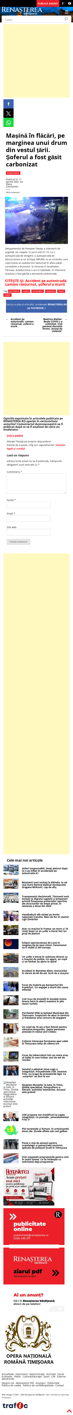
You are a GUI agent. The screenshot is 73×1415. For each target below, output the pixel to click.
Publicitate (53, 1383)
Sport (46, 1376)
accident (14, 291)
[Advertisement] (36, 61)
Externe (61, 1376)
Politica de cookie (11, 1385)
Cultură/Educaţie (32, 1376)
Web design (7, 1394)
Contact (59, 1385)
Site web (11, 527)
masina (50, 291)
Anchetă (51, 1374)
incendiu (38, 291)
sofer (7, 295)
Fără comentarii (13, 192)
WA (8, 122)
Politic (17, 1376)
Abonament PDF (25, 1383)
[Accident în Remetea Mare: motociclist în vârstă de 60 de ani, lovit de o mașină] (11, 976)
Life (53, 1376)
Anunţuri (41, 1383)
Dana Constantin (12, 185)
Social (60, 1374)
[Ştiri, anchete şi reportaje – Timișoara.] (22, 14)
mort (61, 291)
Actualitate (8, 1374)
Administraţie (37, 1374)
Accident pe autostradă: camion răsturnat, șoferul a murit (36, 282)
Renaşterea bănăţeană (34, 1394)
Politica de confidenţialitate (38, 1385)
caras (26, 291)
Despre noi (8, 1383)
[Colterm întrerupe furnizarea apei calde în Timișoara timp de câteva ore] (11, 1046)
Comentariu (14, 471)
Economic (7, 1376)
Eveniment (22, 1374)
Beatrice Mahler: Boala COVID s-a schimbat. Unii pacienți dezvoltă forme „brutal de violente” (52, 325)
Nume (11, 500)
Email (11, 513)
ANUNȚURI (8, 1378)
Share (8, 103)
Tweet (8, 113)
